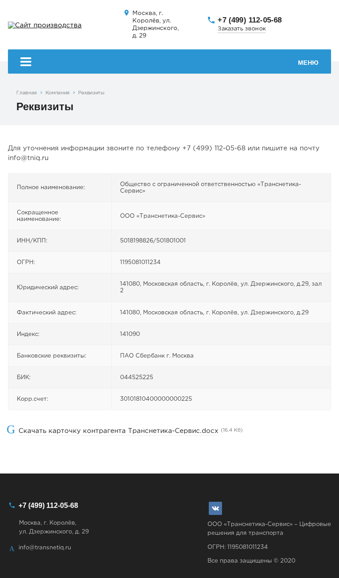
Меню (308, 62)
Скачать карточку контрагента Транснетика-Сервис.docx (118, 431)
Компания (57, 93)
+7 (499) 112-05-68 (250, 20)
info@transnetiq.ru (45, 547)
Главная (26, 93)
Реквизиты (91, 93)
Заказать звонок (241, 28)
